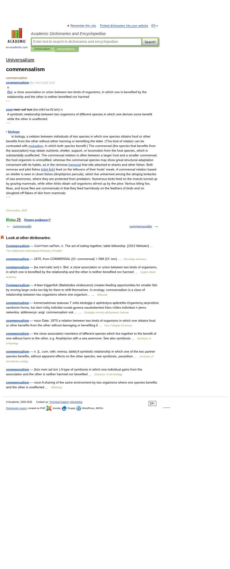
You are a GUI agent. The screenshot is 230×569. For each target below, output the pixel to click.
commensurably (140, 226)
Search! (150, 42)
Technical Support (59, 402)
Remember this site (83, 25)
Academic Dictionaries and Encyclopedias (68, 33)
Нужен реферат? (37, 220)
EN (153, 25)
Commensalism (17, 246)
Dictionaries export (16, 408)
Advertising (76, 402)
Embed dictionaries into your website (124, 25)
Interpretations (66, 48)
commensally (22, 226)
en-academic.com (17, 47)
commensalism (17, 259)
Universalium (42, 48)
